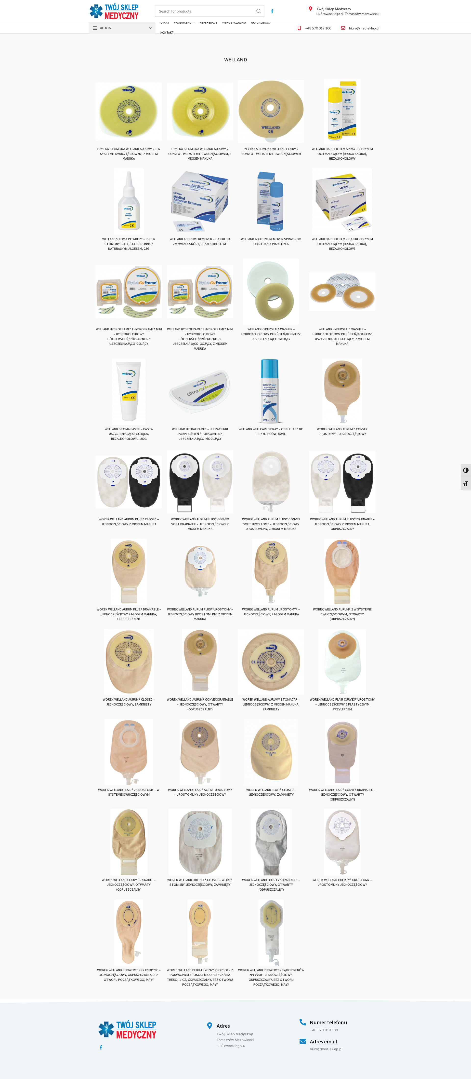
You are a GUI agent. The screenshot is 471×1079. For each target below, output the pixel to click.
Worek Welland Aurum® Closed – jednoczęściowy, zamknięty (129, 702)
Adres (223, 1026)
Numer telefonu (328, 1022)
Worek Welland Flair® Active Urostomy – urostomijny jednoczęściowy (200, 792)
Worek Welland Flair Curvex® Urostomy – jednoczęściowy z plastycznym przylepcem (342, 704)
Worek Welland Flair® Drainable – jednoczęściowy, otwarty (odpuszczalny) (129, 885)
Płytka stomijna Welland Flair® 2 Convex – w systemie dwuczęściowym (271, 151)
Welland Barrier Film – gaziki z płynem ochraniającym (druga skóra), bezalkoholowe (342, 244)
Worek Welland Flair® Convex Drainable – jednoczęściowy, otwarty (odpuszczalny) (342, 795)
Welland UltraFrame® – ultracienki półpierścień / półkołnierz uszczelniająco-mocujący (200, 434)
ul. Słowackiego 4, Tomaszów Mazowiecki (347, 11)
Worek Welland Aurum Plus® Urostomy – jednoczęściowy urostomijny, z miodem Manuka (200, 614)
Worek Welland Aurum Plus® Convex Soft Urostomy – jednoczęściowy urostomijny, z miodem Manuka (271, 524)
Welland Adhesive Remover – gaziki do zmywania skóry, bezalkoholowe (200, 242)
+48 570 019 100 (318, 28)
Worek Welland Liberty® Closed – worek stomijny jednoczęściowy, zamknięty (200, 882)
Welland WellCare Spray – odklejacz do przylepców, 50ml (271, 432)
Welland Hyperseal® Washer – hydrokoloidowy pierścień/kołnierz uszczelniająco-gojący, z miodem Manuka (342, 336)
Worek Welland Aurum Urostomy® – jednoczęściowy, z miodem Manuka (271, 612)
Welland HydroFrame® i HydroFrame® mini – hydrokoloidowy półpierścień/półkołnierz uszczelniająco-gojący (129, 336)
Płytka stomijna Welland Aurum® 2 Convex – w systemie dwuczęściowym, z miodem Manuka (200, 154)
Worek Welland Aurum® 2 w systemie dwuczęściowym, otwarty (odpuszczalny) (342, 614)
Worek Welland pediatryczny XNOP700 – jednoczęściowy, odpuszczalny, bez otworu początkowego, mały (129, 975)
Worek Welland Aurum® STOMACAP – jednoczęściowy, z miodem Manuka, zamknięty (271, 704)
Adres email (323, 1042)
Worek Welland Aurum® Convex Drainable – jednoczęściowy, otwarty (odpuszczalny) (200, 704)
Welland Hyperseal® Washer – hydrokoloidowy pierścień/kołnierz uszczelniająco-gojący (271, 334)
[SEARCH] (258, 11)
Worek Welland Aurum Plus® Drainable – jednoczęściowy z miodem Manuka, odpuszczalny (342, 524)
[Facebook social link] (272, 11)
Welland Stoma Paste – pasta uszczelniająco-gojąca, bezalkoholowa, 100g (129, 434)
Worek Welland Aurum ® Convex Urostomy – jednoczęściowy (342, 432)
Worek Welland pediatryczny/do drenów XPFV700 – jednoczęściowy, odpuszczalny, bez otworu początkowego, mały (271, 977)
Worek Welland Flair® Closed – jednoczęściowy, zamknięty (271, 792)
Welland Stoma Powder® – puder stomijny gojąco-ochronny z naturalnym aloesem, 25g (128, 244)
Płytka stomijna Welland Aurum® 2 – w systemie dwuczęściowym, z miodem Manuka (128, 154)
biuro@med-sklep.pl (364, 28)
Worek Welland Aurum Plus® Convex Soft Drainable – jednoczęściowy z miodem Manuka (200, 524)
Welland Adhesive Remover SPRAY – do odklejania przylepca (271, 242)
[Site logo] (114, 11)
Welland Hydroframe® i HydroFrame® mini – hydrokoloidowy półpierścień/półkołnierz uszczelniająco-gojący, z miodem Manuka (200, 339)
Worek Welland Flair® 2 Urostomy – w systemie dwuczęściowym (128, 792)
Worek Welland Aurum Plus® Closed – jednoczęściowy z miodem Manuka (129, 522)
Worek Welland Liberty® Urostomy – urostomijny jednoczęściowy (342, 882)
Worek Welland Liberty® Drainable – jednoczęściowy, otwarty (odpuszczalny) (271, 885)
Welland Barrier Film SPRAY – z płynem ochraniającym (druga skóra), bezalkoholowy (342, 154)
